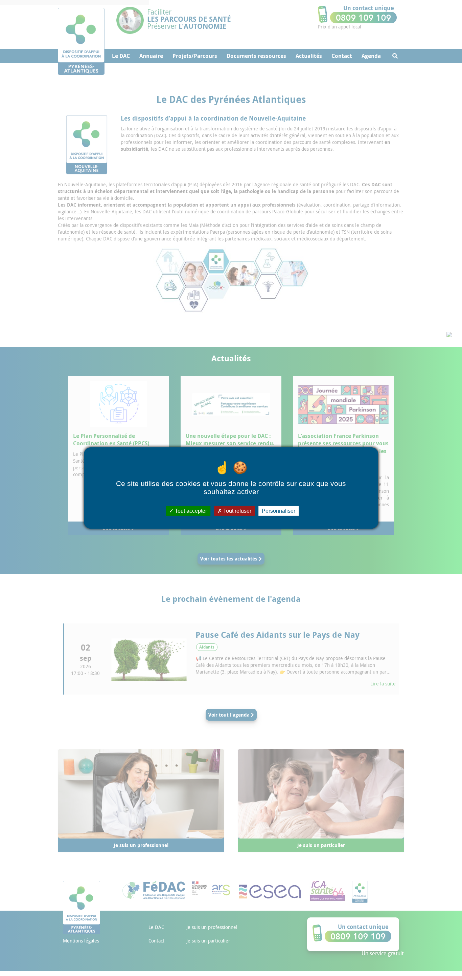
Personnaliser (278, 511)
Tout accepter (190, 511)
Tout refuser (236, 511)
